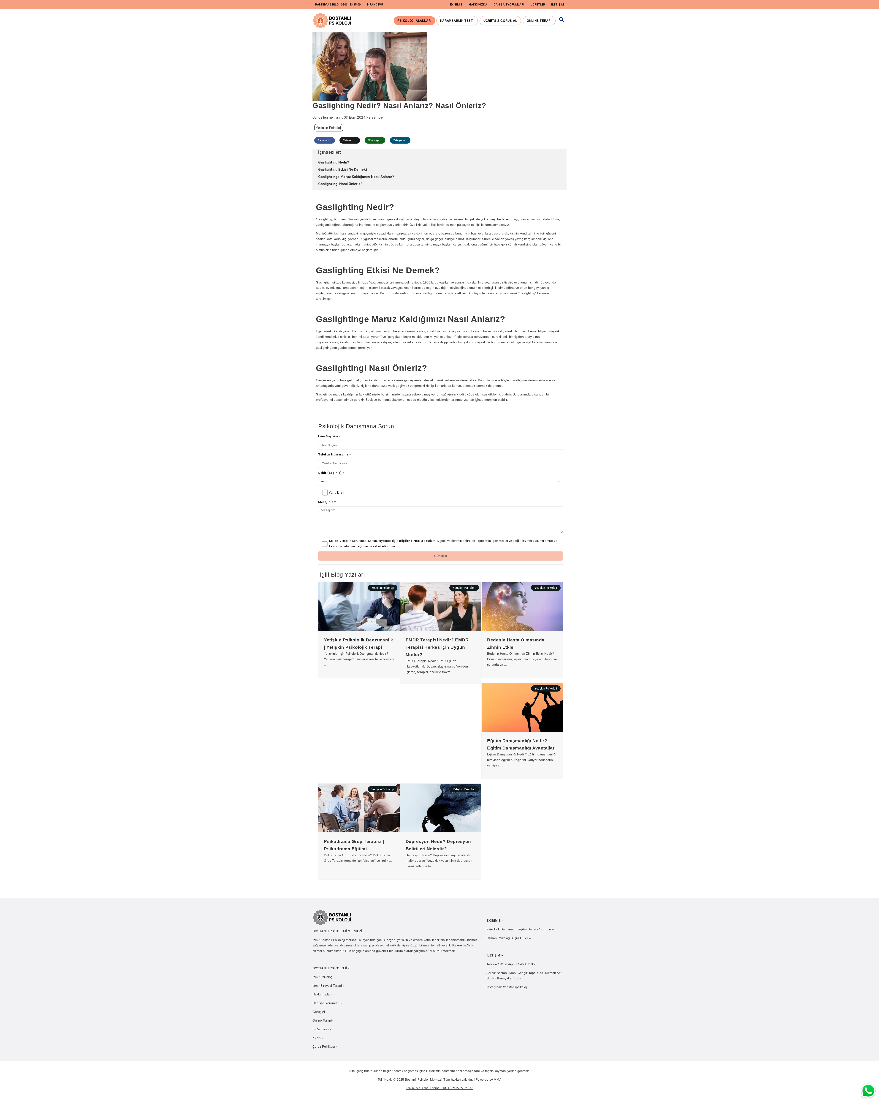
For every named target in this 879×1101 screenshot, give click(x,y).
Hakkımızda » (322, 994)
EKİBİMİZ (456, 4)
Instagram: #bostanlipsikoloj (506, 987)
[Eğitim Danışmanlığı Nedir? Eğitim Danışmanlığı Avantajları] (522, 707)
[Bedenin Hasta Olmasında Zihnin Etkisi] (522, 606)
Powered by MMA (488, 1079)
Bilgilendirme (409, 540)
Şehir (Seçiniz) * (331, 472)
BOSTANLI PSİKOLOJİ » (331, 968)
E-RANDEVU (375, 4)
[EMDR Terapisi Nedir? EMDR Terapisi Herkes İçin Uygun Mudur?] (440, 606)
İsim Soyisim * (329, 436)
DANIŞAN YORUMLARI (509, 4)
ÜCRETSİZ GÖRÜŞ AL (500, 20)
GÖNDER (440, 556)
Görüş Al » (320, 1012)
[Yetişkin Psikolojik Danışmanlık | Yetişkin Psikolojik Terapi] (359, 606)
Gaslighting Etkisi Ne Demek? (342, 169)
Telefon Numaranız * (334, 454)
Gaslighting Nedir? (333, 162)
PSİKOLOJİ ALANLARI (414, 20)
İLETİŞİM (557, 4)
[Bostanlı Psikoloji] (332, 917)
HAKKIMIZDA (478, 4)
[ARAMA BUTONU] (561, 21)
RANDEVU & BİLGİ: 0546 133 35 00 (338, 4)
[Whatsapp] (869, 1091)
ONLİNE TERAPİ (539, 20)
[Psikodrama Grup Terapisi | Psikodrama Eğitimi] (359, 807)
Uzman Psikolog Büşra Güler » (508, 938)
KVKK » (317, 1038)
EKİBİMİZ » (494, 920)
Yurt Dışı (336, 492)
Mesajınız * (327, 502)
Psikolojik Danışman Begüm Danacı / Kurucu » (520, 929)
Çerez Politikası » (325, 1046)
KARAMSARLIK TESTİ (457, 20)
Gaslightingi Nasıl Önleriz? (340, 184)
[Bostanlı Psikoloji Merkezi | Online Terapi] (332, 21)
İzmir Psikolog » (323, 977)
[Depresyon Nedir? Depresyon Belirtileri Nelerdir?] (440, 807)
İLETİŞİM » (494, 955)
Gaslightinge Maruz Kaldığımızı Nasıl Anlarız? (356, 177)
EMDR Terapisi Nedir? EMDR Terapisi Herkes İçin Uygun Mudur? (437, 647)
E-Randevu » (321, 1029)
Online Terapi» (323, 1020)
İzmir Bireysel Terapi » (328, 985)
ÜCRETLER (537, 4)
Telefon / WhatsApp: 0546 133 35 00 (512, 964)
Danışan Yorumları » (327, 1003)
